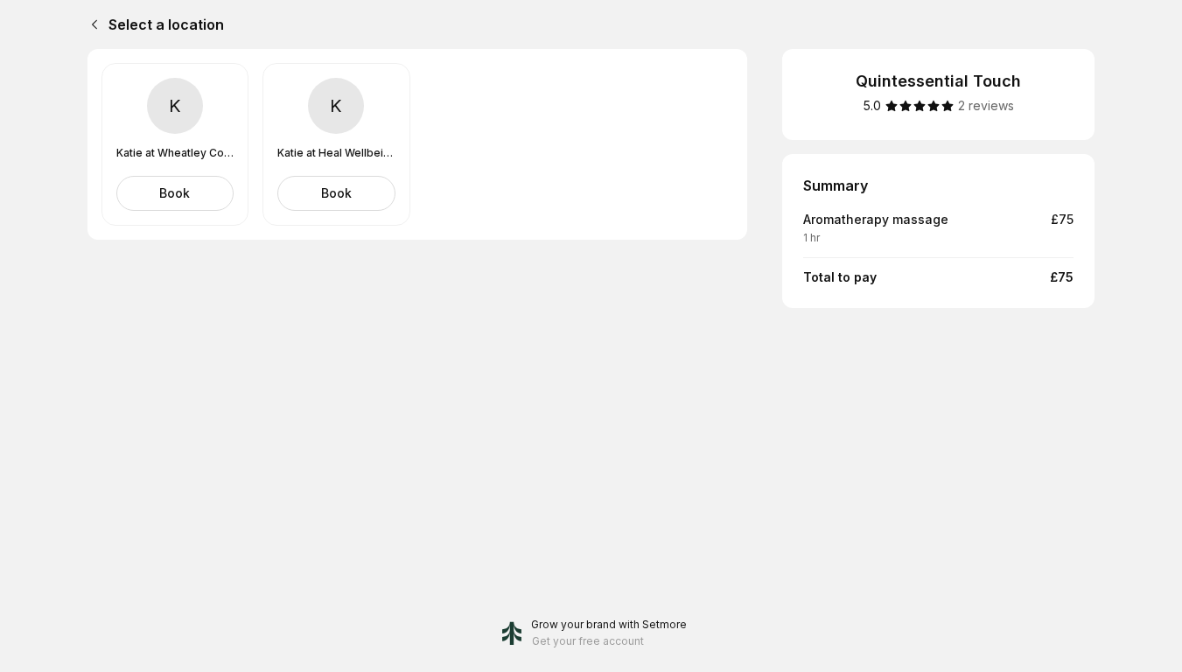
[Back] (90, 25)
